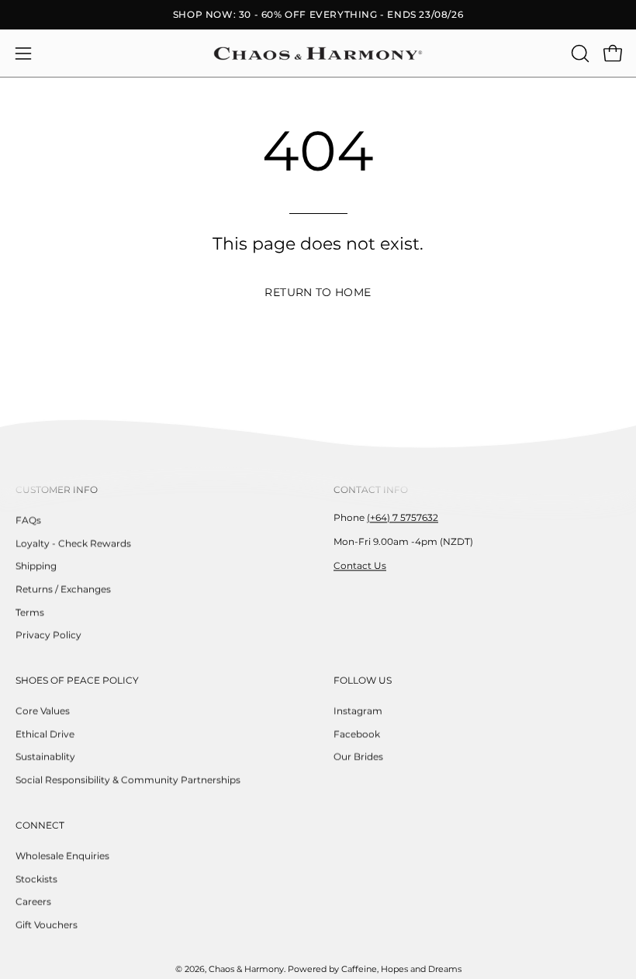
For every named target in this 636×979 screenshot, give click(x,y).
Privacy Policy (48, 635)
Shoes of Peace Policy (77, 680)
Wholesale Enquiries (62, 855)
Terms (30, 612)
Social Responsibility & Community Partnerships (128, 779)
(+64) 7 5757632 (402, 517)
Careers (33, 901)
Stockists (36, 878)
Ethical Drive (45, 733)
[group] (318, 14)
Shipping (36, 566)
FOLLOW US (363, 680)
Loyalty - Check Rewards (73, 543)
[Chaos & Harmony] (318, 53)
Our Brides (358, 757)
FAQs (28, 520)
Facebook (357, 733)
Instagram (358, 710)
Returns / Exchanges (63, 589)
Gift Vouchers (47, 924)
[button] (578, 53)
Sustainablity (45, 757)
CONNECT (40, 825)
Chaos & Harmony (246, 969)
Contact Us (360, 565)
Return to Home (317, 292)
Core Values (43, 710)
